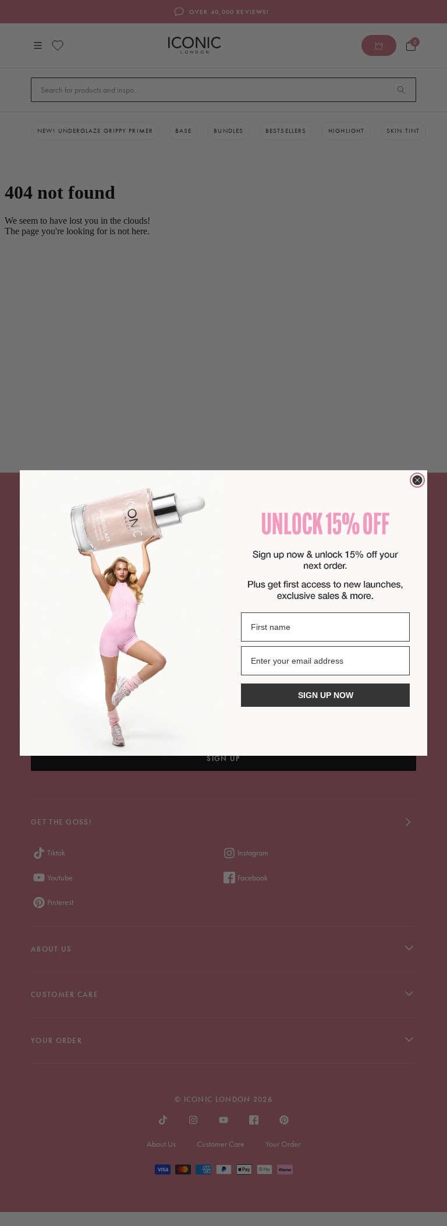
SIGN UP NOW (325, 695)
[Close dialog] (417, 480)
